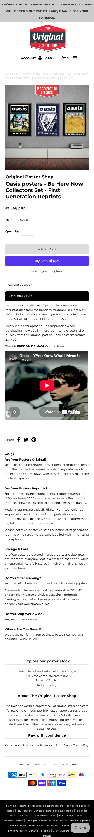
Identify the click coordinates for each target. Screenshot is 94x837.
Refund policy (47, 685)
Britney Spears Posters (65, 830)
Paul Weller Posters (15, 805)
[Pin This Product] (33, 440)
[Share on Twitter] (26, 440)
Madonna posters (13, 820)
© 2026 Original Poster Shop (31, 764)
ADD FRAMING (20, 296)
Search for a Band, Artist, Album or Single (47, 671)
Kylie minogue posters (71, 815)
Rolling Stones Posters (22, 825)
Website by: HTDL (68, 764)
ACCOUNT (29, 58)
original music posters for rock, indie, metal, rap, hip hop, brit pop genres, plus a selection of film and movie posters (47, 710)
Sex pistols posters (63, 810)
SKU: (8, 220)
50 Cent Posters (58, 820)
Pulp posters (26, 815)
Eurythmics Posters (39, 830)
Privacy (53, 764)
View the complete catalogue (47, 675)
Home (9, 73)
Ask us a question (20, 284)
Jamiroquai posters (79, 820)
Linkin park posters (36, 820)
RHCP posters (24, 810)
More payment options (47, 271)
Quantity (12, 231)
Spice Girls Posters (47, 825)
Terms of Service (47, 680)
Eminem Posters (17, 830)
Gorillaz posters (42, 810)
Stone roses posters (46, 815)
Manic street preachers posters (45, 805)
